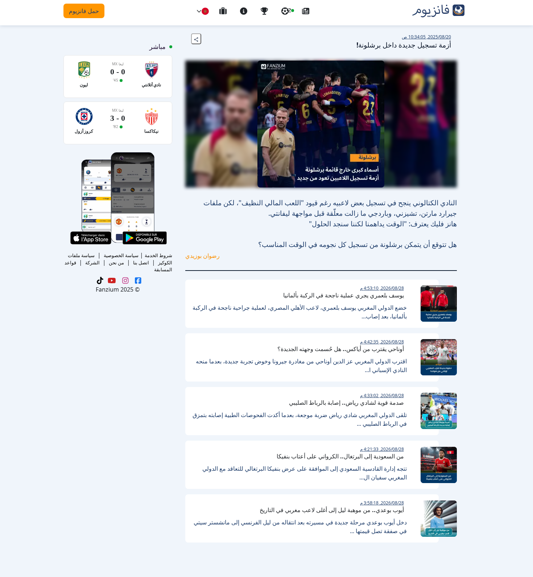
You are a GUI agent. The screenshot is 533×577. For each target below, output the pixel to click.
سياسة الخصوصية (121, 255)
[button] (199, 11)
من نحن (116, 262)
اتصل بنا (141, 262)
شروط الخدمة (158, 255)
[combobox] (205, 11)
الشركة (92, 262)
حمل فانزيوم (84, 11)
